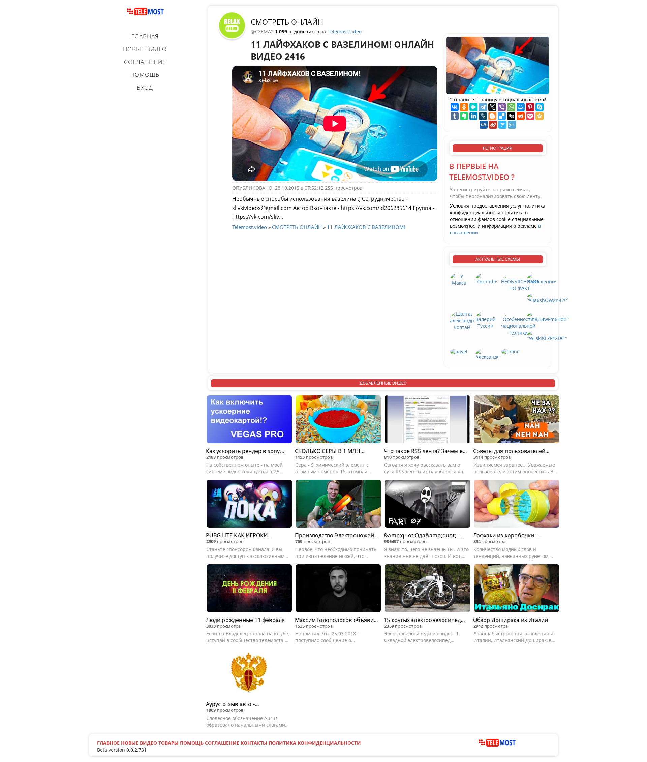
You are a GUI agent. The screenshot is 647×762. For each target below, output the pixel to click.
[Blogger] (492, 116)
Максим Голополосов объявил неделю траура (336, 620)
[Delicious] (502, 116)
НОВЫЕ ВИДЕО (145, 49)
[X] (492, 107)
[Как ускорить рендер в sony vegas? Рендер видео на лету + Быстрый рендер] (249, 420)
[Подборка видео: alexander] (486, 278)
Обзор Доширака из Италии (510, 620)
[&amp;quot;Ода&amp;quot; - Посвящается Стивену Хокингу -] (427, 505)
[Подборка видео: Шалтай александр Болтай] (461, 320)
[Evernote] (464, 116)
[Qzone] (539, 116)
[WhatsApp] (511, 107)
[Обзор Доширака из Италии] (516, 589)
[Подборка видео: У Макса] (459, 279)
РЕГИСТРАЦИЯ (497, 148)
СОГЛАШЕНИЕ (145, 62)
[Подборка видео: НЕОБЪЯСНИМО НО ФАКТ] (520, 282)
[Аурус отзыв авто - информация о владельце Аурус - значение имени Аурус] (249, 673)
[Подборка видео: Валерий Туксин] (485, 319)
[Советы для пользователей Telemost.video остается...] (516, 420)
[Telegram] (483, 107)
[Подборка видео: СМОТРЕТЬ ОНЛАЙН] (232, 25)
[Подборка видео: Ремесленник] (542, 278)
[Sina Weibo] (493, 125)
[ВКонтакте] (455, 107)
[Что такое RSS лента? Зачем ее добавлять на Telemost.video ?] (427, 420)
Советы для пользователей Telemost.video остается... (509, 451)
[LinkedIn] (473, 116)
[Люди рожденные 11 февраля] (249, 589)
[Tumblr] (455, 116)
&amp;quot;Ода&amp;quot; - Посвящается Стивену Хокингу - (424, 535)
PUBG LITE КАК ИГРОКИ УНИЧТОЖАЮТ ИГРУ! (237, 535)
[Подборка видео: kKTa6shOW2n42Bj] (547, 297)
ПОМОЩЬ (144, 74)
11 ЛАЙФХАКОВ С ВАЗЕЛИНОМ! (366, 227)
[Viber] (502, 107)
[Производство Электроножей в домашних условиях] (338, 505)
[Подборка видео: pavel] (458, 351)
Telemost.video (345, 31)
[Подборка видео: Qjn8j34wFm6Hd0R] (548, 316)
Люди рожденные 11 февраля (245, 620)
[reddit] (521, 116)
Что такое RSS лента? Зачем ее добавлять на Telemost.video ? (425, 451)
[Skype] (539, 107)
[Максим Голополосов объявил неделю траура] (338, 589)
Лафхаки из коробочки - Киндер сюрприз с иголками (511, 535)
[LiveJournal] (483, 116)
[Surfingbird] (502, 125)
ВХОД (145, 87)
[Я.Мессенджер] (473, 107)
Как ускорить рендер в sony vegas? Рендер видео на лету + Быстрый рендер (246, 451)
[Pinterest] (530, 107)
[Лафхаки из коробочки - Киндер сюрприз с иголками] (516, 505)
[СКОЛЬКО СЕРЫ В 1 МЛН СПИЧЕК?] (338, 420)
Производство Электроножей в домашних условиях (336, 535)
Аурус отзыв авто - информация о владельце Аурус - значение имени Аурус (246, 704)
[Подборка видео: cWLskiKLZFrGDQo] (547, 335)
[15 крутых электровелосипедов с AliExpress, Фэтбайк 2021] (427, 589)
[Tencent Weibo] (512, 125)
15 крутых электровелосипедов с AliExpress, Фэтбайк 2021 (425, 620)
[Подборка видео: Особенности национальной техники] (518, 323)
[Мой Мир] (521, 107)
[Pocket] (530, 116)
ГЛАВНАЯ (145, 36)
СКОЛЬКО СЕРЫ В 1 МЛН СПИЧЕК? (327, 451)
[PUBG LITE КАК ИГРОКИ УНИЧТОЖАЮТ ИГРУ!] (249, 505)
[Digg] (511, 116)
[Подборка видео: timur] (510, 351)
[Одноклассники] (464, 107)
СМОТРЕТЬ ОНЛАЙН (287, 22)
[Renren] (484, 125)
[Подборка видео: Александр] (487, 354)
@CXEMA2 (263, 31)
